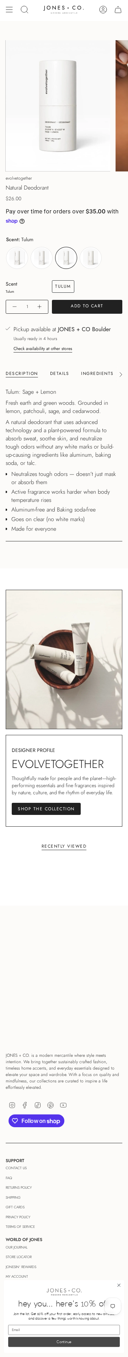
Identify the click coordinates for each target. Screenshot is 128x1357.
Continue (64, 1342)
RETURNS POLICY (19, 1187)
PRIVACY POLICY (18, 1217)
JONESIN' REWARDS (21, 1266)
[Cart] (118, 9)
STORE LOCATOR (19, 1257)
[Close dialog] (119, 1285)
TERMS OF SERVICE (20, 1226)
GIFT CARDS (15, 1207)
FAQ (9, 1178)
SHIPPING (13, 1197)
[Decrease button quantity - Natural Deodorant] (14, 307)
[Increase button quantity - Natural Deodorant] (39, 307)
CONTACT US (16, 1168)
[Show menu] (9, 9)
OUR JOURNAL (16, 1247)
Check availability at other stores (43, 348)
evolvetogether (19, 178)
